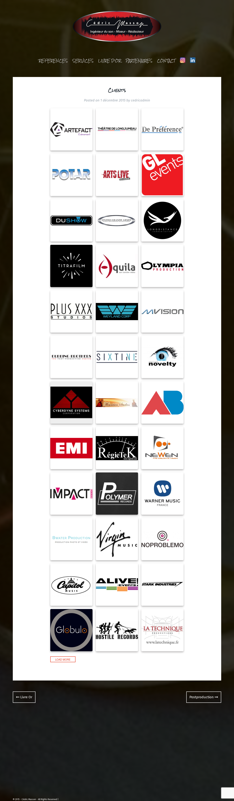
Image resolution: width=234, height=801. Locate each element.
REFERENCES (53, 61)
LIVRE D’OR (109, 61)
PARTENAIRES (139, 61)
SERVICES (83, 61)
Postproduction (202, 697)
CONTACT (166, 61)
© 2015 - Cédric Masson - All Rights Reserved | (35, 799)
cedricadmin (140, 100)
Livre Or (25, 697)
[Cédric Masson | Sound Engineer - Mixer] (117, 27)
